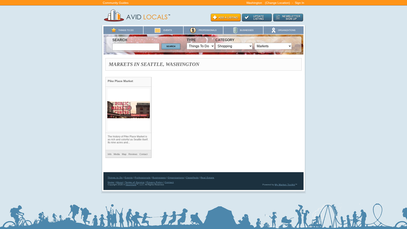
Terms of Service (135, 182)
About (119, 182)
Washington (254, 2)
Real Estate (207, 177)
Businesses (159, 177)
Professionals (143, 177)
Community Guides (115, 2)
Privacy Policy (154, 182)
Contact (143, 154)
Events (129, 177)
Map (124, 154)
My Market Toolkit (285, 184)
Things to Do (115, 177)
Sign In (299, 2)
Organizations (176, 177)
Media (117, 154)
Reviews (132, 154)
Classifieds (192, 177)
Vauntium (130, 184)
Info (110, 154)
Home (111, 182)
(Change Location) (277, 2)
